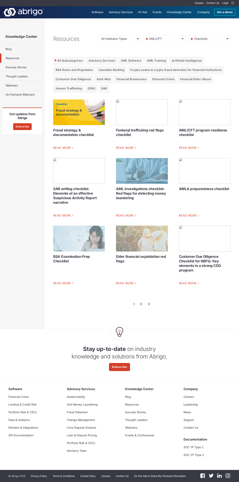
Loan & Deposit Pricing (82, 435)
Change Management (81, 420)
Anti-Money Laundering (82, 404)
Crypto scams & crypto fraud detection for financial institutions (176, 70)
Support (189, 420)
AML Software (131, 60)
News (187, 412)
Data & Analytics (19, 420)
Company (203, 12)
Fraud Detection (77, 412)
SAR (104, 88)
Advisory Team (77, 450)
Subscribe (22, 126)
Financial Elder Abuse (195, 79)
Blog (9, 49)
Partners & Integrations (23, 427)
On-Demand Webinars (20, 94)
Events (157, 12)
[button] (160, 476)
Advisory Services (121, 12)
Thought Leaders (17, 76)
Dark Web (104, 79)
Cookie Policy (88, 475)
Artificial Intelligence (187, 60)
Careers (199, 2)
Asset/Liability (76, 397)
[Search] (233, 3)
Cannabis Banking (112, 70)
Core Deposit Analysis (81, 427)
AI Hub (142, 12)
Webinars (12, 85)
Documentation (195, 439)
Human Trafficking (69, 88)
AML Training (156, 60)
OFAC (92, 88)
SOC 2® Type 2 (194, 455)
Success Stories (16, 67)
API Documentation (21, 435)
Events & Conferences (139, 435)
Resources (12, 58)
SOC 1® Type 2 (193, 447)
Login (225, 2)
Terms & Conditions (64, 475)
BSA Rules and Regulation (74, 70)
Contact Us (212, 2)
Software (97, 12)
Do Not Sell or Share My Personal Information (160, 475)
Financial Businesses (131, 79)
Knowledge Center (179, 12)
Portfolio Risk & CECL (22, 412)
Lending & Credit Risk (22, 404)
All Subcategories (70, 60)
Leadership (191, 404)
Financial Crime (163, 79)
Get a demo (225, 12)
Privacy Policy (39, 475)
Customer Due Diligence (73, 79)
